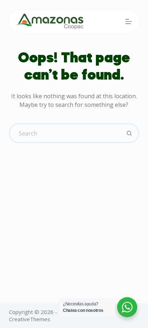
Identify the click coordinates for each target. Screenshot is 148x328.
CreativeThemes (29, 319)
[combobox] (65, 133)
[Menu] (128, 21)
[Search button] (129, 133)
